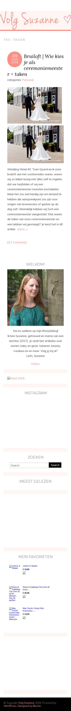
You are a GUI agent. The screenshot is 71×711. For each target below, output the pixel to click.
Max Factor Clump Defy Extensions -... (33, 609)
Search (55, 465)
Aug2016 (14, 61)
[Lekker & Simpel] (15, 572)
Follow (35, 364)
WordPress (10, 705)
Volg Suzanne (26, 702)
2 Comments (19, 242)
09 (14, 56)
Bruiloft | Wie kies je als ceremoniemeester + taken (35, 65)
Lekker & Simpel (30, 566)
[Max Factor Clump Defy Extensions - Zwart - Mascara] (15, 613)
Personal (27, 80)
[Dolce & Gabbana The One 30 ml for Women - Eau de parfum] (15, 593)
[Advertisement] (30, 520)
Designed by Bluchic (29, 705)
